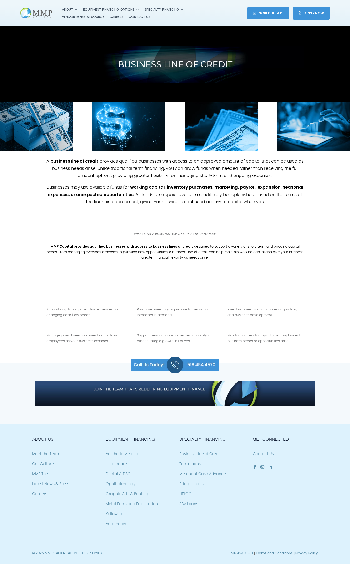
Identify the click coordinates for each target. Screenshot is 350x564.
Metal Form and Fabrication (132, 504)
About (67, 10)
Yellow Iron (116, 514)
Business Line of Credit (200, 454)
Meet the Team (46, 454)
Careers (116, 17)
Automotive (116, 524)
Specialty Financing (162, 10)
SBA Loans (188, 504)
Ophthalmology (120, 484)
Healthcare (116, 464)
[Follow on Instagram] (262, 467)
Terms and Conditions (274, 553)
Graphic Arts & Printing (127, 494)
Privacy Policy (306, 553)
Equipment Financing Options (109, 10)
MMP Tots (40, 474)
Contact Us (139, 17)
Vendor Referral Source (83, 17)
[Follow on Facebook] (255, 467)
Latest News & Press (50, 484)
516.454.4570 (242, 553)
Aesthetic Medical (122, 454)
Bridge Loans (191, 484)
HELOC (185, 494)
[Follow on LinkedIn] (270, 467)
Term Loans (190, 464)
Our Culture (43, 464)
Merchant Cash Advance (202, 474)
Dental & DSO (118, 474)
